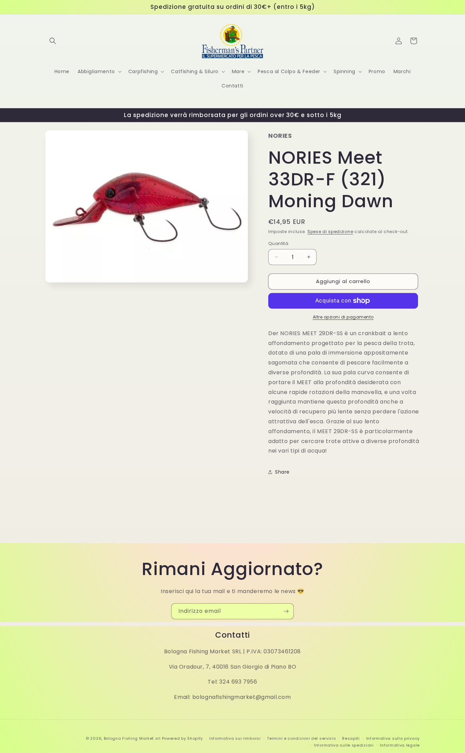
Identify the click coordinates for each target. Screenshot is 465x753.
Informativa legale (400, 745)
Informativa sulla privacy (393, 738)
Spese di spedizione (330, 231)
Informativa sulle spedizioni (344, 745)
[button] (52, 40)
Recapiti (351, 738)
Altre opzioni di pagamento (343, 317)
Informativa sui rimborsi (235, 738)
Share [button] (282, 472)
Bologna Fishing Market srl (132, 738)
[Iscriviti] (285, 611)
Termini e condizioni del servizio (301, 738)
